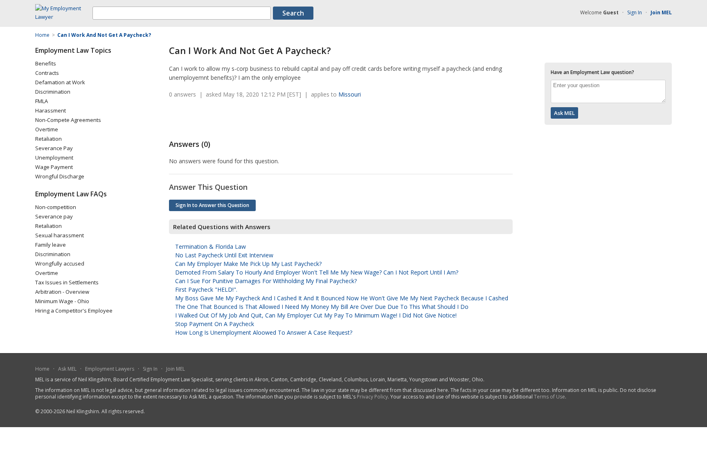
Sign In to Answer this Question (212, 205)
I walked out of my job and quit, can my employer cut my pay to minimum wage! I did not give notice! (316, 315)
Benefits (45, 63)
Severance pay (54, 216)
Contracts (47, 73)
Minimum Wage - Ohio (62, 301)
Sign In (634, 12)
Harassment (50, 110)
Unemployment (54, 157)
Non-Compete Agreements (68, 120)
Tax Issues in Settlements (67, 282)
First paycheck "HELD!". (206, 289)
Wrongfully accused (59, 263)
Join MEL (175, 368)
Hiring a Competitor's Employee (74, 310)
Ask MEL (67, 368)
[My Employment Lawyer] (63, 16)
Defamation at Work (60, 82)
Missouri (349, 94)
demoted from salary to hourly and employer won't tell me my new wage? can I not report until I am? (316, 272)
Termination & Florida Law (210, 246)
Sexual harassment (59, 235)
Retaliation (48, 138)
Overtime (46, 129)
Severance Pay (54, 148)
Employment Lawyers (109, 368)
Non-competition (55, 207)
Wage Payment (54, 167)
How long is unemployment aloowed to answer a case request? (263, 332)
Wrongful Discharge (59, 176)
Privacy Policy (372, 396)
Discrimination (52, 91)
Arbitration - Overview (62, 291)
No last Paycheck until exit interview (224, 255)
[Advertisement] (264, 119)
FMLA (41, 101)
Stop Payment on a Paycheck (214, 324)
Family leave (50, 244)
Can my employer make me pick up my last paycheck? (248, 264)
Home (42, 368)
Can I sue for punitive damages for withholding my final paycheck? (266, 281)
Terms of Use (549, 396)
